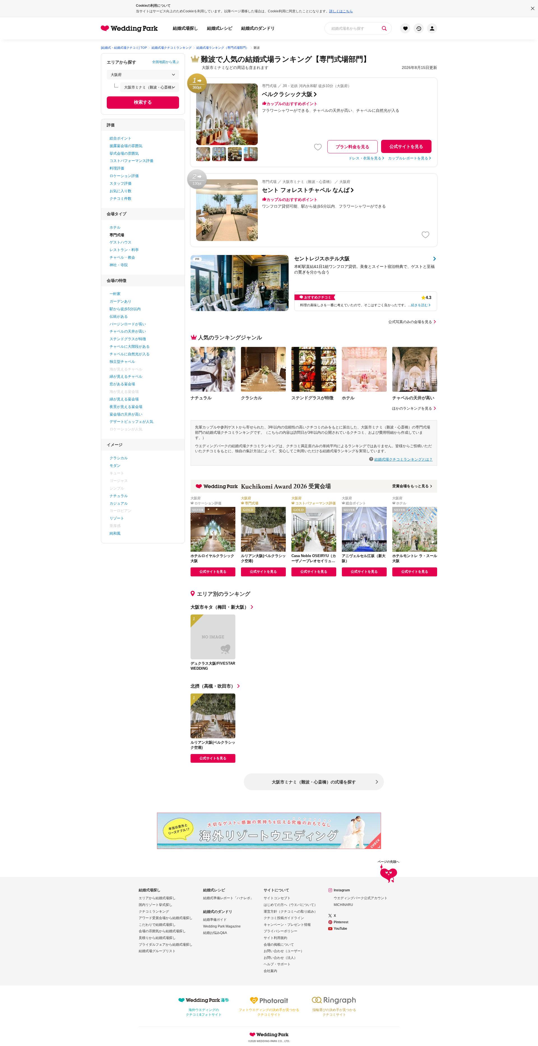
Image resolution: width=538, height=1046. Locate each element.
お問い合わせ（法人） (280, 958)
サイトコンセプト (277, 898)
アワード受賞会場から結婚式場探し (166, 918)
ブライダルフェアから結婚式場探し (166, 945)
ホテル (115, 227)
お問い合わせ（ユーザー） (284, 951)
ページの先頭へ (388, 861)
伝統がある (119, 316)
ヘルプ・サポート (277, 964)
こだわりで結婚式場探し (157, 925)
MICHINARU (343, 905)
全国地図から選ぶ (165, 62)
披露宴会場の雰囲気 (126, 146)
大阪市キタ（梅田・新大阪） (220, 607)
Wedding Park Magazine (222, 926)
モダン (115, 465)
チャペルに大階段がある (130, 346)
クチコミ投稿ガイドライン (284, 918)
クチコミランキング (154, 911)
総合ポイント (120, 138)
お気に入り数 (120, 191)
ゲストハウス (120, 242)
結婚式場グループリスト (157, 951)
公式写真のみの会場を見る (410, 322)
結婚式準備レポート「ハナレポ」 (228, 898)
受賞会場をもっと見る (410, 486)
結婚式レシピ (219, 28)
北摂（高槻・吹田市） (213, 686)
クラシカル (119, 458)
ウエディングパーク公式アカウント (361, 898)
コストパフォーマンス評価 (131, 161)
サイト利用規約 (275, 938)
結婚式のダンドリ (258, 28)
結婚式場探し (185, 28)
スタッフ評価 (120, 183)
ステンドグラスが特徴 (128, 339)
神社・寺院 (119, 265)
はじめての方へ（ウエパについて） (290, 905)
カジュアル (119, 503)
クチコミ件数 (120, 198)
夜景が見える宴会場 (126, 407)
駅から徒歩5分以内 (125, 309)
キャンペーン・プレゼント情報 (287, 925)
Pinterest (341, 922)
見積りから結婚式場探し (157, 938)
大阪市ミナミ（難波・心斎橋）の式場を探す (314, 782)
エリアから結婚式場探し (157, 898)
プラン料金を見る (352, 146)
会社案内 (270, 971)
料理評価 (117, 168)
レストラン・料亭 (124, 250)
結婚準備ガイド (215, 920)
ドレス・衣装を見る (365, 158)
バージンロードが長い (128, 324)
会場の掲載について (279, 945)
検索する (143, 102)
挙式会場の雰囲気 (124, 153)
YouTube (340, 929)
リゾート (117, 518)
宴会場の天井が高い (126, 414)
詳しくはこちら (341, 11)
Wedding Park (269, 1034)
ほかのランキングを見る (412, 408)
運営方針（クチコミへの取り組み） (290, 911)
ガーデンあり (120, 301)
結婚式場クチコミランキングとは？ (403, 459)
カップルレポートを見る (408, 158)
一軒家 (115, 294)
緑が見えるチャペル (126, 376)
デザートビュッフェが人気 (131, 421)
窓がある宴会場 (122, 384)
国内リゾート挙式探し (155, 905)
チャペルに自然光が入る (130, 354)
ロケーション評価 (124, 176)
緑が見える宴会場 (124, 399)
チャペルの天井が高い (128, 331)
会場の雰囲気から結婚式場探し (162, 931)
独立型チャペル (122, 362)
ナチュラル (119, 496)
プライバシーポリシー (280, 931)
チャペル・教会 (122, 257)
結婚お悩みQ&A (215, 933)
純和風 (115, 533)
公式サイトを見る (406, 146)
